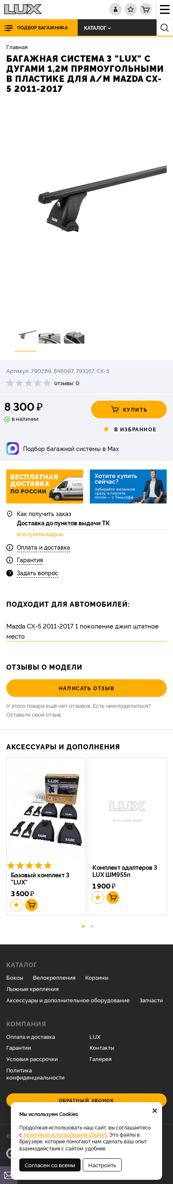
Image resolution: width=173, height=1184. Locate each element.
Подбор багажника (42, 27)
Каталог (95, 27)
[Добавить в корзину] (31, 905)
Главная (17, 46)
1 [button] (83, 925)
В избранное (135, 429)
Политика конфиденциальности (35, 1073)
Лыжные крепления (32, 988)
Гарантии (18, 1047)
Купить (135, 409)
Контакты (101, 1047)
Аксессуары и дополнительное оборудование (68, 1000)
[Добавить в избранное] (16, 905)
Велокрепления (54, 977)
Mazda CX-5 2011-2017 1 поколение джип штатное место (82, 630)
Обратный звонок (87, 1100)
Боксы (14, 977)
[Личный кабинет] (115, 9)
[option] (86, 211)
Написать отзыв (86, 687)
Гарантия (30, 559)
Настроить (102, 1164)
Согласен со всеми (50, 1164)
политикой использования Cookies (65, 1134)
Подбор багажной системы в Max (71, 448)
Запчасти (151, 1000)
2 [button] (92, 925)
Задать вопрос (37, 572)
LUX (94, 1036)
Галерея (100, 1058)
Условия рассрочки (32, 1058)
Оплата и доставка (43, 547)
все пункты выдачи (40, 534)
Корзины (96, 977)
